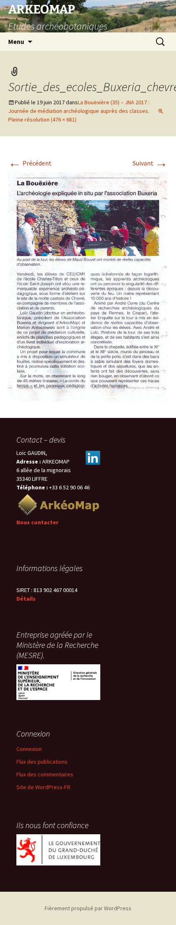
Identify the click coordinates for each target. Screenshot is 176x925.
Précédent (30, 163)
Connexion (29, 749)
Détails (26, 598)
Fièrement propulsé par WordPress (88, 908)
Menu (16, 41)
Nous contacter (37, 522)
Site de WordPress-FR (43, 787)
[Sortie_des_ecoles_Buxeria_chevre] (88, 286)
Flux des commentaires (44, 774)
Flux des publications (42, 761)
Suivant (150, 163)
